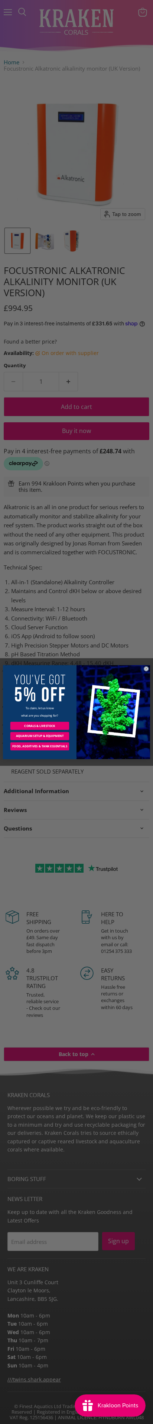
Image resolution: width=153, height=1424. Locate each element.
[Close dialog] (146, 668)
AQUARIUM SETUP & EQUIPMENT (40, 736)
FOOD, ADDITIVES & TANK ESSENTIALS (39, 746)
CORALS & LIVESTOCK (39, 726)
